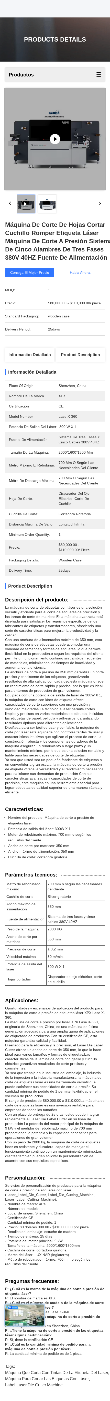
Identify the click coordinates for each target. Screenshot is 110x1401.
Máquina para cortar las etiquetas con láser (47, 1379)
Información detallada (29, 355)
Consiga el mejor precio (29, 272)
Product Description (80, 355)
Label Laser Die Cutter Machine (34, 1385)
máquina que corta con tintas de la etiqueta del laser (56, 1372)
